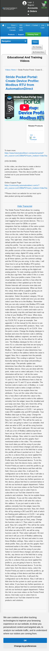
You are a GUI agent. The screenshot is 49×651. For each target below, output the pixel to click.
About (27, 25)
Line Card (42, 26)
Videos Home (10, 70)
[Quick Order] (48, 27)
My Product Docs (38, 52)
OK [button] (25, 640)
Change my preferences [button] (25, 646)
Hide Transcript (24, 206)
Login (30, 2)
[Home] (3, 27)
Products (11, 34)
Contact (35, 25)
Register (31, 5)
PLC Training (37, 47)
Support (21, 34)
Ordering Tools (33, 34)
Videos (35, 42)
